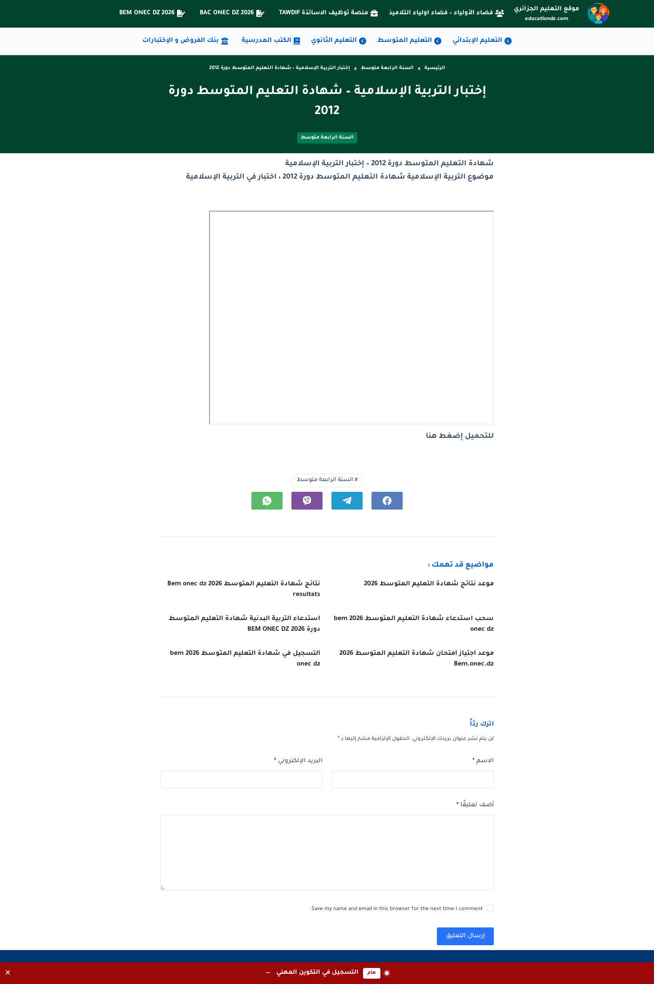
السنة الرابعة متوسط (327, 137)
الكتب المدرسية (266, 41)
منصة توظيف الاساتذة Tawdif (323, 13)
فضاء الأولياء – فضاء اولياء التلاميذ (441, 13)
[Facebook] (387, 501)
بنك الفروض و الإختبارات (180, 41)
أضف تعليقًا (475, 805)
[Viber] (307, 501)
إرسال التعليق (465, 936)
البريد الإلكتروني (298, 761)
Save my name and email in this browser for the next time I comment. (396, 909)
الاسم (483, 761)
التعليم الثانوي (334, 41)
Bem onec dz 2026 (147, 13)
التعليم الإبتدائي (477, 41)
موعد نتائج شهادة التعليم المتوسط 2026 (429, 584)
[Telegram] (347, 501)
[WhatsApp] (267, 501)
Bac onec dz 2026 (227, 13)
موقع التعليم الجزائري (546, 9)
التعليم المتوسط (404, 41)
